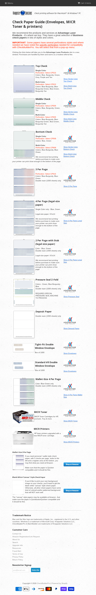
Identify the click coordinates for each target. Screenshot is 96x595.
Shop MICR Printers (71, 442)
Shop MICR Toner (71, 421)
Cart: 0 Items (86, 3)
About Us (16, 539)
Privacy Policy (17, 557)
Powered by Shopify (59, 583)
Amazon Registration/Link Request (26, 537)
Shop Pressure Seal (71, 297)
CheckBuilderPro (43, 583)
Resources (16, 548)
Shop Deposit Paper (71, 328)
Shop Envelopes (70, 353)
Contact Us (16, 534)
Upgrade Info (17, 545)
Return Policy (17, 560)
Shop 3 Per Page (70, 186)
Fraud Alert (16, 551)
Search (15, 542)
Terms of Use (17, 554)
